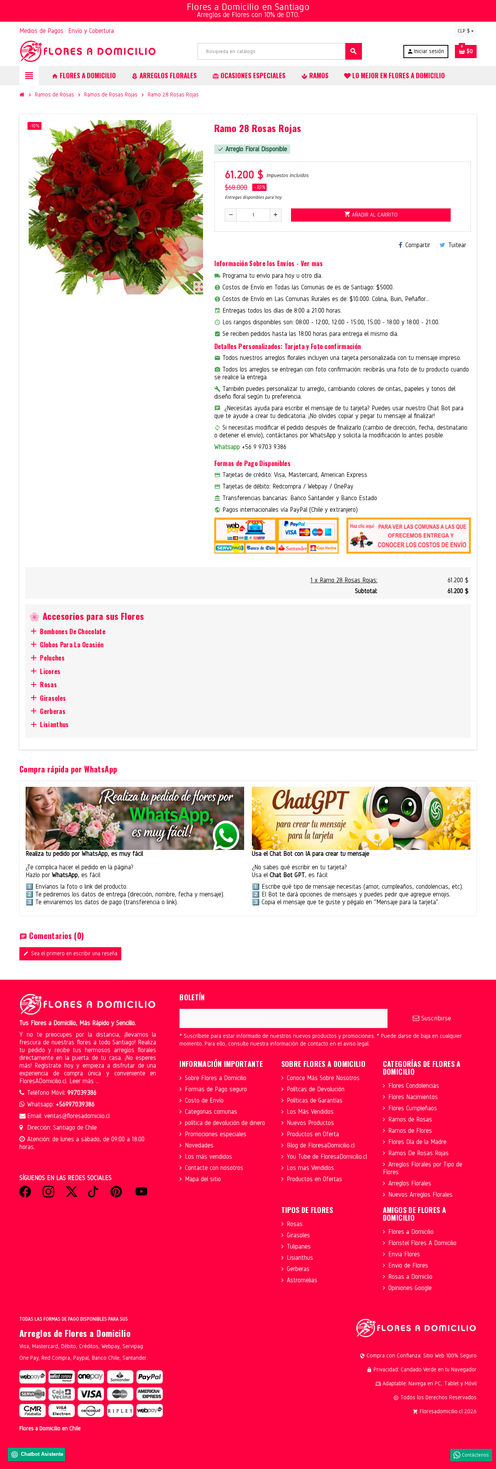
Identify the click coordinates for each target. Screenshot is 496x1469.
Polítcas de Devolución (315, 1089)
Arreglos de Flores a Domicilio (75, 1333)
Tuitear (457, 245)
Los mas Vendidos (310, 1167)
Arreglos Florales (409, 1183)
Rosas (295, 1224)
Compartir (417, 245)
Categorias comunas (211, 1111)
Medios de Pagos (41, 30)
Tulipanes (299, 1246)
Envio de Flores (408, 1265)
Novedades (199, 1145)
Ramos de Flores (410, 1130)
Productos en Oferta (313, 1134)
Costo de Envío (204, 1100)
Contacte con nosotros (214, 1167)
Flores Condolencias (413, 1085)
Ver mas (312, 263)
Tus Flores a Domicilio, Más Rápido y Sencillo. (77, 1023)
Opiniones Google (410, 1288)
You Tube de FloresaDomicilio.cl (327, 1156)
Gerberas (298, 1269)
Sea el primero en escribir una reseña (70, 953)
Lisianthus (300, 1257)
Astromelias (302, 1280)
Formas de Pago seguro (216, 1089)
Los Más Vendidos (310, 1111)
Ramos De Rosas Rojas (418, 1153)
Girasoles (298, 1235)
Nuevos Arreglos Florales (420, 1194)
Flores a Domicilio (411, 1231)
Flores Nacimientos (413, 1097)
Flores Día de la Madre (417, 1142)
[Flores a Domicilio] (88, 51)
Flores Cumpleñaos (412, 1108)
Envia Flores (404, 1254)
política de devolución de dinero (225, 1123)
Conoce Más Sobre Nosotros (323, 1078)
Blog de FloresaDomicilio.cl (321, 1145)
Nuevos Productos (310, 1123)
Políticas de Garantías (315, 1100)
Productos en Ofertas (314, 1179)
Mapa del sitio (203, 1179)
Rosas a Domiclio (410, 1276)
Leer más (82, 1081)
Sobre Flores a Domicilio (215, 1078)
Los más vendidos (208, 1156)
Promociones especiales (215, 1134)
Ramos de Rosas (410, 1119)
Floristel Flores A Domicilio (422, 1243)
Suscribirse (435, 1018)
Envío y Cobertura (91, 30)
